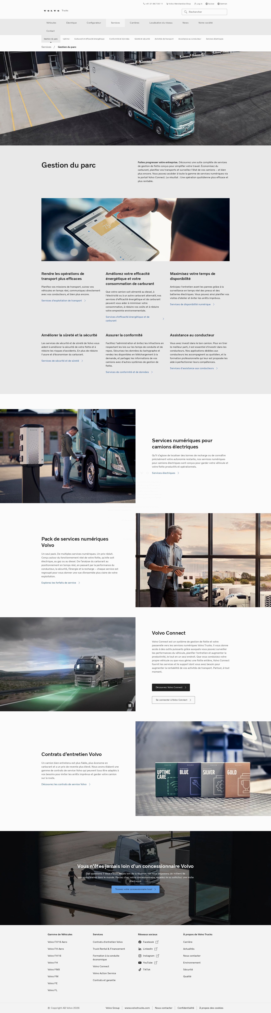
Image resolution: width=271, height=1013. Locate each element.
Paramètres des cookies (135, 539)
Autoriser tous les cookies (135, 520)
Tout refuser (135, 530)
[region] (135, 506)
